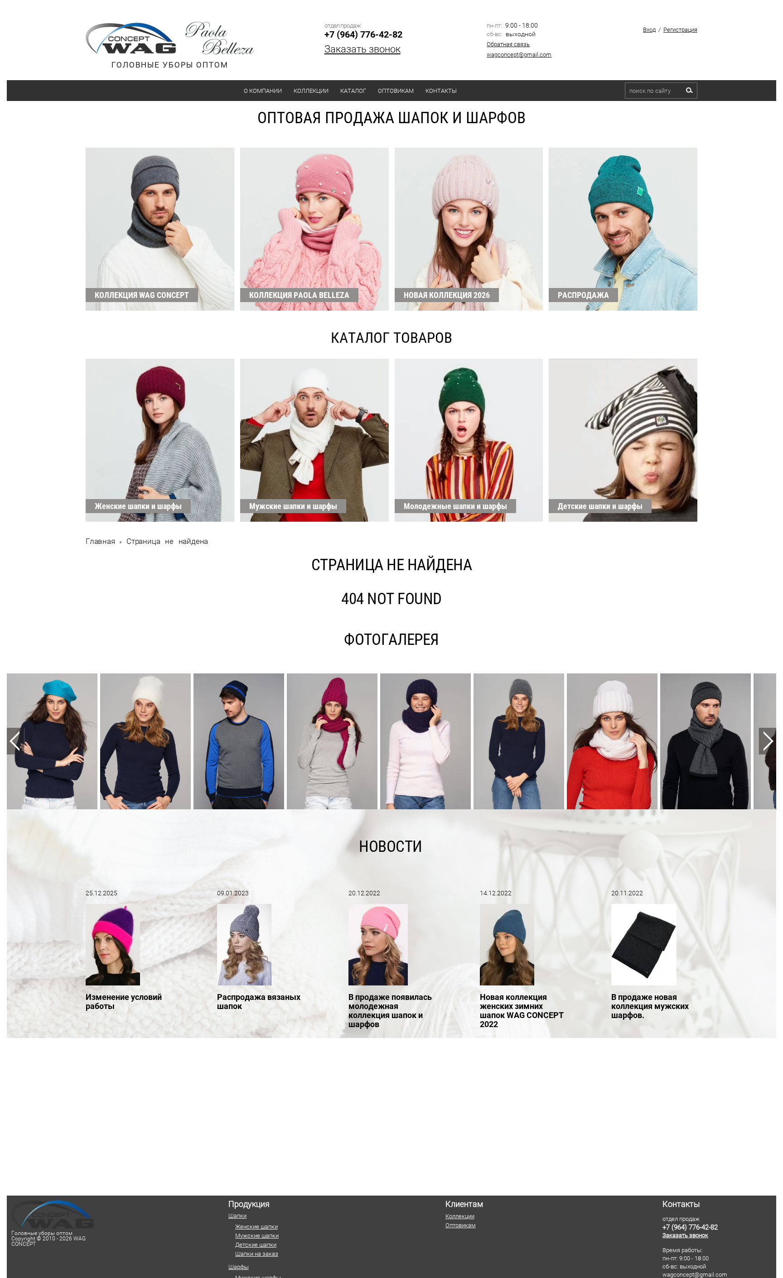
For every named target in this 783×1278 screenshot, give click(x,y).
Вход (649, 29)
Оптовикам (396, 90)
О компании (263, 90)
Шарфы (238, 1267)
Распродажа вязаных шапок (258, 1001)
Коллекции (311, 90)
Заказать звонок (362, 49)
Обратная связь (508, 44)
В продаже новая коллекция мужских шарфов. (650, 1006)
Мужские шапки (257, 1235)
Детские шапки (255, 1244)
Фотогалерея (391, 639)
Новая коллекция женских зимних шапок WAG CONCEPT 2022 (522, 1010)
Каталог (353, 90)
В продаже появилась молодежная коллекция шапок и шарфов (390, 1010)
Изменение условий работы (124, 1001)
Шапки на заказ (256, 1253)
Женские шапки (256, 1226)
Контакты (441, 90)
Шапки (237, 1216)
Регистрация (680, 29)
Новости (390, 846)
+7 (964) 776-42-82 (363, 34)
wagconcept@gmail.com (519, 54)
